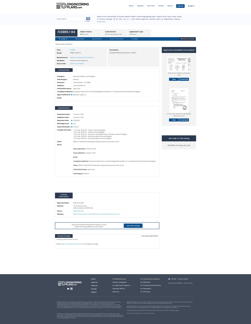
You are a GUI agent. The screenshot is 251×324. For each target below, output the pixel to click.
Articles (161, 6)
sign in (63, 244)
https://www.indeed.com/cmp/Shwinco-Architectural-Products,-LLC (96, 214)
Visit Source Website (77, 64)
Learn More (101, 22)
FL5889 (72, 50)
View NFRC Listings (133, 226)
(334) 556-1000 (78, 211)
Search (169, 6)
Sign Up (180, 6)
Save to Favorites (188, 39)
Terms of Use (188, 283)
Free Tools (151, 6)
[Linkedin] (71, 289)
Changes (134, 39)
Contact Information (116, 39)
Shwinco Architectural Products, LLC (82, 57)
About (131, 6)
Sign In (192, 6)
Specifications (97, 39)
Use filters (87, 21)
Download (184, 79)
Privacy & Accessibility (175, 283)
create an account (75, 244)
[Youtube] (68, 289)
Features (140, 6)
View (174, 79)
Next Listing (69, 44)
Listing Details (79, 39)
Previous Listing (60, 44)
